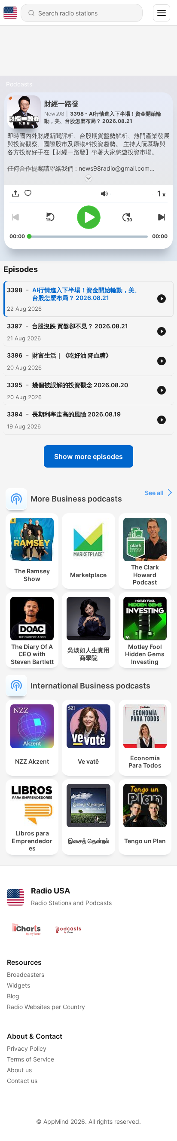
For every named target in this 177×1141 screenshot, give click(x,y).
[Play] (89, 217)
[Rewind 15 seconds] (50, 217)
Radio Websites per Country (46, 1006)
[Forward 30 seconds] (127, 217)
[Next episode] (161, 217)
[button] (104, 193)
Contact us (22, 1080)
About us (19, 1070)
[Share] (15, 194)
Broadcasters (25, 974)
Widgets (18, 985)
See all (154, 492)
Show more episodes (88, 456)
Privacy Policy (26, 1048)
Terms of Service (30, 1059)
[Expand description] (88, 178)
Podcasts (19, 84)
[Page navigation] (161, 12)
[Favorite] (28, 194)
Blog (13, 996)
